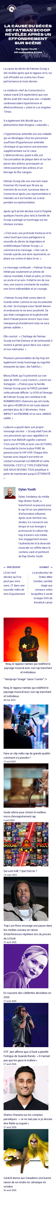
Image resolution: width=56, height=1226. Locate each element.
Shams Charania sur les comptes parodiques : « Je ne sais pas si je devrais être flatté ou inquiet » (28, 1119)
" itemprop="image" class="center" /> (25, 679)
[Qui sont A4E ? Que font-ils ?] (28, 844)
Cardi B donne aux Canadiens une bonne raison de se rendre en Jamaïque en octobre (27, 1182)
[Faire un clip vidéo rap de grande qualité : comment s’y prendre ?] (28, 726)
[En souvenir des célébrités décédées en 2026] (28, 966)
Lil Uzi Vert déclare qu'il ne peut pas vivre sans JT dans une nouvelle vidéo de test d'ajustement (14, 580)
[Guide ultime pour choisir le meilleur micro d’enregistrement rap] (28, 785)
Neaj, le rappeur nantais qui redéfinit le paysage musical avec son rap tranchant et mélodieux (28, 668)
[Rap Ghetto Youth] (11, 8)
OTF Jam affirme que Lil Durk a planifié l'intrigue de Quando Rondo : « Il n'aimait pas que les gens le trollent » (27, 1056)
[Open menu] (49, 9)
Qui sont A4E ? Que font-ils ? (20, 871)
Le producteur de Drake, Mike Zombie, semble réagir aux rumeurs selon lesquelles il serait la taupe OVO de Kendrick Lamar (41, 585)
